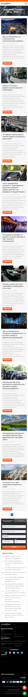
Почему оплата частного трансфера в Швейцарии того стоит (13, 286)
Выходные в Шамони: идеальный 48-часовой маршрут (15, 573)
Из (2, 524)
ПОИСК (14, 547)
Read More (7, 63)
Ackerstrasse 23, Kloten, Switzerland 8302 (14, 686)
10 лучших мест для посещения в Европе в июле (12, 485)
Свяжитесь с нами (18, 636)
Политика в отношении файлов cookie (14, 691)
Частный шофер (18, 643)
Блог (15, 631)
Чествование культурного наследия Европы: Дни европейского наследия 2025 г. (13, 436)
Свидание (4, 534)
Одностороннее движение (7, 521)
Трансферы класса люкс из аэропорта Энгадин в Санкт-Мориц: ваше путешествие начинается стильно (13, 607)
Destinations (4, 636)
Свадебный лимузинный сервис (7, 644)
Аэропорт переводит (6, 641)
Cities (15, 634)
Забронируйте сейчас (6, 634)
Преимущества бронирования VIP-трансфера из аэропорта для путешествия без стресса (15, 586)
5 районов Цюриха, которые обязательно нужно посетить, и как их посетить (14, 615)
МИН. (15, 539)
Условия (22, 693)
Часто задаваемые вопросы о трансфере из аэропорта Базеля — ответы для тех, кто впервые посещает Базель (14, 188)
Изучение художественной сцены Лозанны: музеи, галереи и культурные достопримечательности (15, 598)
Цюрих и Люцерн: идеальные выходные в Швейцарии (12, 88)
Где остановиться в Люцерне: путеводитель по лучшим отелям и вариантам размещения (14, 334)
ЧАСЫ (3, 539)
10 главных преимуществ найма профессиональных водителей (14, 137)
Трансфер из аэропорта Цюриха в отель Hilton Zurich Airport (15, 568)
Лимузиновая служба (6, 647)
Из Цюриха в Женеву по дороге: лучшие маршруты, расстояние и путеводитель (14, 238)
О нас (2, 631)
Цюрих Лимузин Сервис (20, 641)
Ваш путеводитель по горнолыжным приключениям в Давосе (13, 39)
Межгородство (18, 645)
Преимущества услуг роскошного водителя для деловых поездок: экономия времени (14, 385)
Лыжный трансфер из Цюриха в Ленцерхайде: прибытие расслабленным (14, 579)
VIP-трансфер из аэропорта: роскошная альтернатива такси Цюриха (14, 563)
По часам (20, 520)
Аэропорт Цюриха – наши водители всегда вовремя (13, 557)
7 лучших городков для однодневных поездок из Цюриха (15, 591)
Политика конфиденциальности (11, 693)
